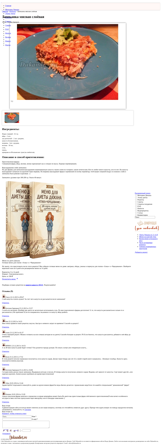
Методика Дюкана (12, 10)
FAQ (7, 29)
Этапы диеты (10, 13)
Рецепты (12, 11)
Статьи (140, 213)
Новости (8, 41)
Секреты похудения (144, 204)
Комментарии (142, 215)
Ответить (5, 303)
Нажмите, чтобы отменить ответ (14, 413)
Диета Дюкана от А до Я (148, 235)
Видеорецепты (143, 211)
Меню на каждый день (147, 237)
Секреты (8, 25)
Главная (8, 6)
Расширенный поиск (142, 193)
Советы (140, 202)
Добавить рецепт (141, 252)
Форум (7, 45)
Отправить (6, 433)
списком (28, 410)
